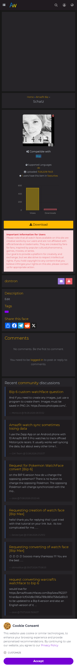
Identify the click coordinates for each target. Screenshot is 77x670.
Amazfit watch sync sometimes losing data (34, 427)
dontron (11, 281)
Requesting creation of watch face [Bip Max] (36, 512)
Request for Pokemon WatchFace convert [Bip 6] (36, 467)
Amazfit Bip (42, 97)
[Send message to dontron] (61, 281)
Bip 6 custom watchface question (36, 392)
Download (40, 224)
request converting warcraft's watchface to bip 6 (32, 581)
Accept (38, 661)
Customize (14, 652)
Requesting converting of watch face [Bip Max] (39, 549)
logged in (37, 360)
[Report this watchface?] (69, 281)
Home (30, 97)
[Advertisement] (38, 51)
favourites (52, 175)
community (28, 383)
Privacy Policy (49, 645)
